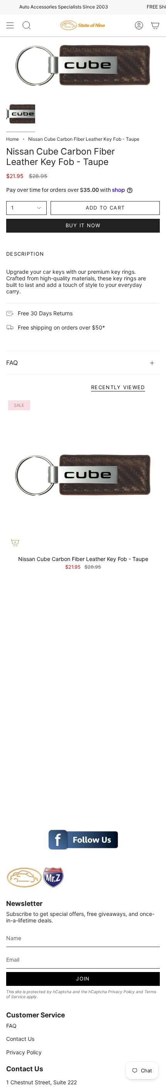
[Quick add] (15, 542)
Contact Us (20, 1038)
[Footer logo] (35, 877)
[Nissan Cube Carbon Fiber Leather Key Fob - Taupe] (83, 474)
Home (12, 139)
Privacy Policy (121, 991)
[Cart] (155, 25)
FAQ (12, 362)
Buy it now (83, 225)
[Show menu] (10, 25)
